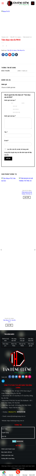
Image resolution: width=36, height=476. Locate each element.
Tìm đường (4, 475)
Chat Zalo (11, 475)
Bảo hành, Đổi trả (6, 452)
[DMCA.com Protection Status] (17, 441)
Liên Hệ (4, 436)
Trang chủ (4, 37)
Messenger (25, 475)
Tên (6, 132)
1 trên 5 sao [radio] (7, 103)
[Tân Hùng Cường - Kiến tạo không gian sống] (18, 3)
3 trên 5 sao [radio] (9, 106)
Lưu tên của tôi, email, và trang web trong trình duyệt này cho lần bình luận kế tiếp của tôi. (18, 152)
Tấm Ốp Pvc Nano (15, 37)
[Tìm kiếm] (33, 3)
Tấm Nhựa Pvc (27, 37)
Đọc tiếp (9, 325)
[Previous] (1, 253)
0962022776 (12, 412)
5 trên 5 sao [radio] (9, 112)
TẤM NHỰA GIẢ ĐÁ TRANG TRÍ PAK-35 (27, 193)
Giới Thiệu (5, 429)
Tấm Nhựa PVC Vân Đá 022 (9, 321)
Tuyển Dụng (5, 432)
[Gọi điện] (18, 472)
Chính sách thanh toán (8, 449)
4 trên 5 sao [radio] (9, 109)
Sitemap (3, 466)
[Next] (35, 253)
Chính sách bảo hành (28, 466)
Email (6, 140)
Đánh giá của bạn (10, 100)
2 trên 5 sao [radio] (18, 103)
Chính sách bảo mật (7, 455)
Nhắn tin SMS (32, 475)
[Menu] (2, 3)
